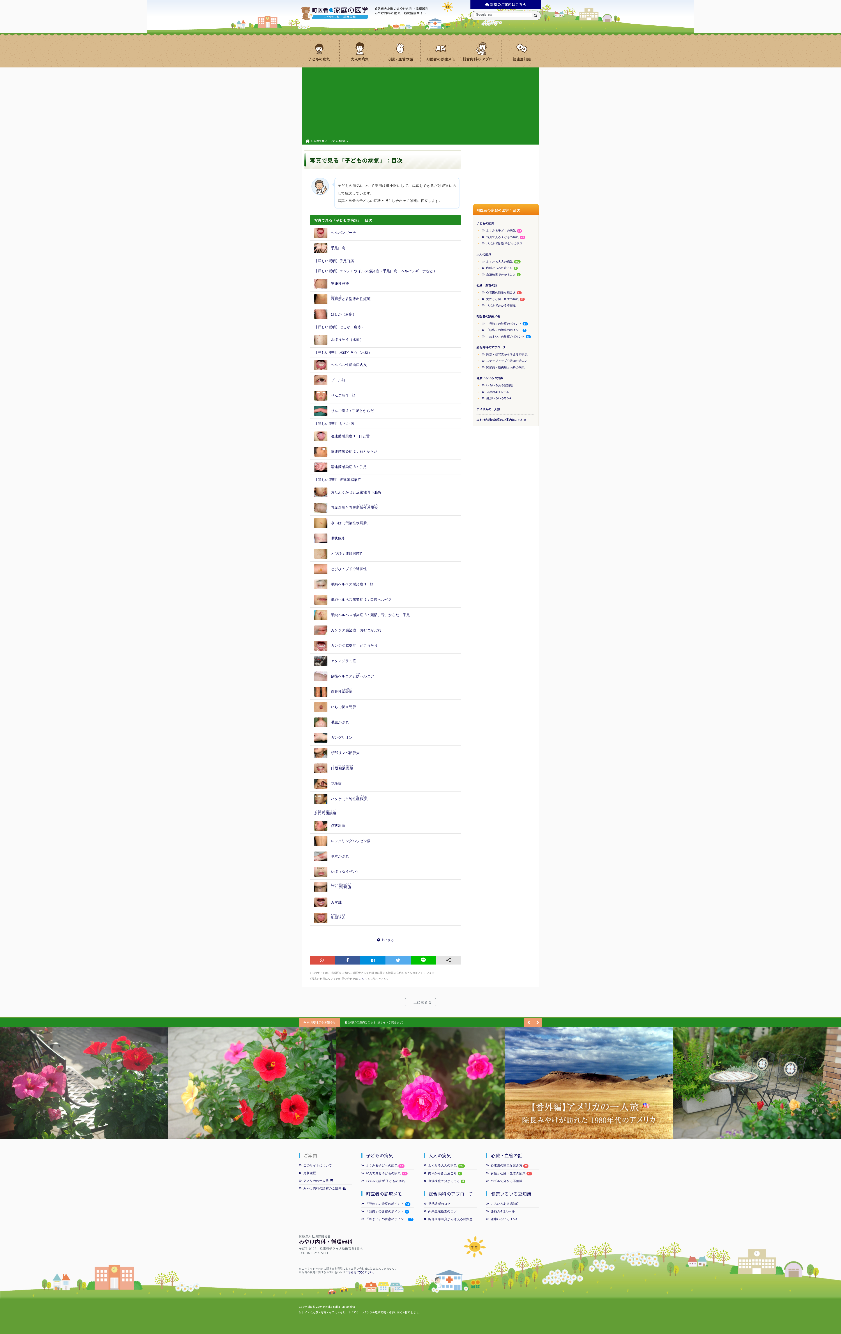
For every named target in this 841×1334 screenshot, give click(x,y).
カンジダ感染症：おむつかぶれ (356, 630)
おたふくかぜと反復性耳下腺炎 (356, 492)
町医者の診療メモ (488, 316)
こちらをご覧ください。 (360, 1272)
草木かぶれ (340, 856)
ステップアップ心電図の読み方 (507, 360)
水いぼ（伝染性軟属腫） (351, 523)
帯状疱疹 (338, 538)
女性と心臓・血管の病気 (504, 299)
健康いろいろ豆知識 (490, 378)
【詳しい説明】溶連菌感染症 (337, 479)
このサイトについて (317, 1165)
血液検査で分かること (502, 274)
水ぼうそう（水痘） (347, 339)
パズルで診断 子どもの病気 (504, 243)
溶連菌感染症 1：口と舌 (350, 436)
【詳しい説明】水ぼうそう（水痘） (343, 352)
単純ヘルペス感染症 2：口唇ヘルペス (361, 599)
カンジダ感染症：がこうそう (354, 645)
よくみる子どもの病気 (503, 230)
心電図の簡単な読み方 (503, 292)
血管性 (342, 691)
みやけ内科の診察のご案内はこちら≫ (502, 419)
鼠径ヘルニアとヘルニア (352, 675)
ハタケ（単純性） (351, 798)
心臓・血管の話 (487, 285)
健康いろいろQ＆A (498, 398)
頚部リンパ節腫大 (345, 753)
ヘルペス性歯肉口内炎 (349, 364)
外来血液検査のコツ (442, 1211)
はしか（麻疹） (343, 314)
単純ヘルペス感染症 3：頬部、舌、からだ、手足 (370, 615)
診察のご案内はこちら (507, 4)
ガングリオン (342, 737)
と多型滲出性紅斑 (351, 298)
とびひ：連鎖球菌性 (347, 553)
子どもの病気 (485, 223)
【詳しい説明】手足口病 (334, 261)
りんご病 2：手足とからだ (352, 410)
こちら (363, 978)
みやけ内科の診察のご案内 (322, 1188)
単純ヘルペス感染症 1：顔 (352, 584)
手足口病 (338, 248)
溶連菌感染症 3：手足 (349, 467)
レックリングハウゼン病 (351, 841)
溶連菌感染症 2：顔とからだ (354, 451)
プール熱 (338, 380)
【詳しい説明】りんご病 (334, 423)
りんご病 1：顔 (343, 395)
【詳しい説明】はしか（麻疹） (339, 327)
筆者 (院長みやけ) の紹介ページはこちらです (375, 1022)
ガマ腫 (336, 902)
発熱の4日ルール (497, 392)
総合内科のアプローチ (491, 347)
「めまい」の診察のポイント (508, 336)
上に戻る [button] (419, 1002)
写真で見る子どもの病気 (505, 237)
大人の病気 (484, 254)
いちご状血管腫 (343, 707)
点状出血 (338, 825)
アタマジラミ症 (343, 661)
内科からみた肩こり (501, 268)
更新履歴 (309, 1173)
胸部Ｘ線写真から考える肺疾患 (507, 354)
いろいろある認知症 (499, 385)
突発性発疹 (340, 283)
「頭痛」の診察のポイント (505, 330)
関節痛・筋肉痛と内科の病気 (505, 367)
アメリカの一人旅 (488, 409)
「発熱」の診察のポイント (506, 323)
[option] (84, 1083)
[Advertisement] (420, 102)
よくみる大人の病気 (502, 261)
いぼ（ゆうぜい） (345, 871)
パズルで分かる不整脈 (501, 305)
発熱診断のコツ (439, 1203)
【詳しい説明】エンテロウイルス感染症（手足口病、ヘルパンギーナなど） (375, 271)
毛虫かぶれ (340, 722)
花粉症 (336, 783)
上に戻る (387, 940)
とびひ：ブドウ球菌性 (349, 569)
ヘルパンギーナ (343, 232)
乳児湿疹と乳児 (354, 507)
